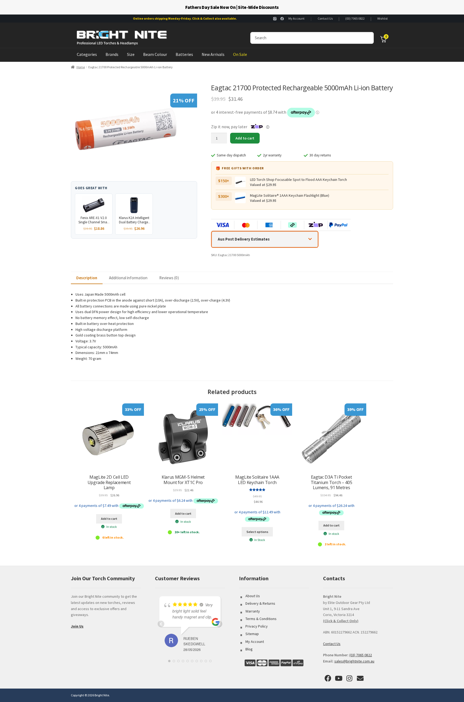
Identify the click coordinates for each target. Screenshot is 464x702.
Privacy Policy (256, 626)
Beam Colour (155, 54)
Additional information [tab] (128, 277)
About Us (252, 595)
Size (131, 54)
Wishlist (382, 18)
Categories (87, 54)
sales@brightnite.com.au (354, 661)
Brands (112, 54)
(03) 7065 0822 (355, 18)
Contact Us (325, 18)
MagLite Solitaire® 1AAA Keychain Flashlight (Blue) (289, 195)
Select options (257, 532)
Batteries (184, 54)
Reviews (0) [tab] (169, 277)
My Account (296, 18)
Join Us (77, 626)
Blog (249, 649)
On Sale (240, 54)
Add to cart (244, 138)
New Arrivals (213, 54)
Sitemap (252, 633)
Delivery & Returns (260, 603)
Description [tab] (86, 277)
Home (81, 67)
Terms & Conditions (261, 618)
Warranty (252, 611)
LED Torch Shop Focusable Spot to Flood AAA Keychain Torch (298, 179)
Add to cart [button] (109, 519)
